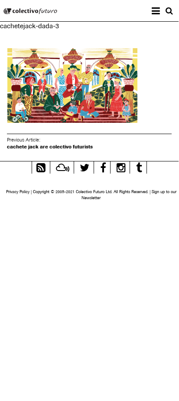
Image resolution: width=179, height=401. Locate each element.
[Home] (30, 12)
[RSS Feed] (41, 166)
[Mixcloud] (62, 166)
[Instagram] (121, 166)
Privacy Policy (17, 191)
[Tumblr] (139, 166)
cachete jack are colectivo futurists (50, 146)
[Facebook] (103, 166)
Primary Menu (163, 12)
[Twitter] (84, 166)
